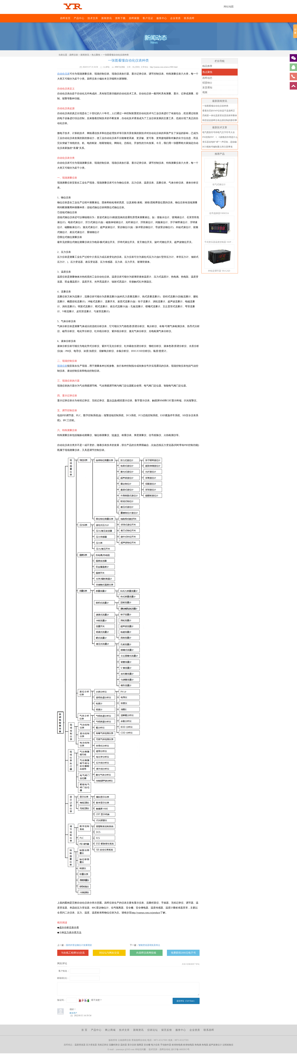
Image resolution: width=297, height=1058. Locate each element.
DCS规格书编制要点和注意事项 (217, 147)
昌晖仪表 (73, 55)
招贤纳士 (207, 82)
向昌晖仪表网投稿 (146, 952)
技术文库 (93, 18)
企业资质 (175, 18)
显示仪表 (131, 1045)
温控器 (123, 1045)
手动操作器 (165, 1045)
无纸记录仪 (102, 1045)
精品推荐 (207, 66)
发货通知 (207, 87)
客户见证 (148, 18)
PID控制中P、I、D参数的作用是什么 (220, 137)
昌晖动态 (207, 78)
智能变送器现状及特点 (149, 945)
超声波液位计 (215, 1045)
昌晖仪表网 (58, 18)
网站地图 (229, 6)
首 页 (84, 1030)
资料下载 (120, 18)
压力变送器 (91, 1045)
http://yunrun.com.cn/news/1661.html (163, 67)
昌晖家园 (134, 18)
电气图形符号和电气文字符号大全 (218, 132)
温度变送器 (80, 1045)
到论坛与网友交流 (109, 952)
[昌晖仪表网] (72, 11)
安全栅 (147, 1045)
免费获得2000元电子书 (183, 952)
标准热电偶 (177, 1045)
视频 (204, 92)
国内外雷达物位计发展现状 (79, 945)
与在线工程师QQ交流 (73, 952)
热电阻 (205, 1045)
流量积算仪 (114, 1045)
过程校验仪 (227, 1045)
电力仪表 (155, 1045)
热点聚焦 (96, 55)
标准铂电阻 (188, 1045)
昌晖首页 (65, 18)
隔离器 (140, 1045)
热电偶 (198, 1045)
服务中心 (161, 18)
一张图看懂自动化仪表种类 (215, 106)
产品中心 (79, 18)
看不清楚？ (96, 1000)
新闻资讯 (106, 18)
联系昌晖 (189, 18)
